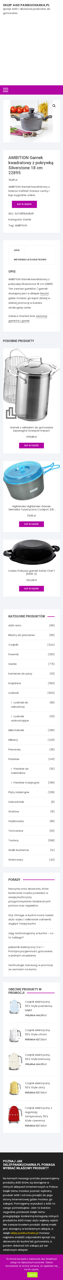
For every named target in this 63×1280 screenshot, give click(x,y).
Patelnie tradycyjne (26, 782)
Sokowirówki (16, 802)
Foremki (13, 654)
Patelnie (13, 759)
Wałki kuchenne (18, 850)
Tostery (13, 840)
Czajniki (13, 644)
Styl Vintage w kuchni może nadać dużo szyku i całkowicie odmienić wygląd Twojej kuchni (31, 919)
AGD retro (14, 625)
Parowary (14, 749)
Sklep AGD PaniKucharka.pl (26, 5)
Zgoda (32, 1274)
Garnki (27, 219)
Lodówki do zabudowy (19, 705)
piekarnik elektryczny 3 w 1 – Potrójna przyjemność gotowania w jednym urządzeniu (30, 951)
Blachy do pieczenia (21, 635)
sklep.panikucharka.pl (24, 1233)
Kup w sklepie (24, 204)
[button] (54, 106)
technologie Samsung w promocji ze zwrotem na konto (30, 967)
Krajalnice (14, 683)
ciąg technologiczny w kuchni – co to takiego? (31, 935)
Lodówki (13, 693)
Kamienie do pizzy (20, 673)
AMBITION (21, 225)
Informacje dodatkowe (30, 259)
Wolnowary (15, 859)
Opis (17, 250)
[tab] (17, 250)
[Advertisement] (31, 48)
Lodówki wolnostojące (20, 718)
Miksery (13, 740)
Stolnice (13, 811)
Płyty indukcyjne (18, 792)
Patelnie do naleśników (20, 771)
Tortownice (15, 831)
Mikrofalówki (16, 730)
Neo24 (44, 293)
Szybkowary (16, 821)
